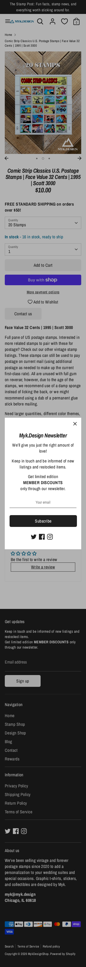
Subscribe (43, 521)
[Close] (75, 424)
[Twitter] (34, 537)
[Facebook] (42, 537)
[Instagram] (50, 537)
